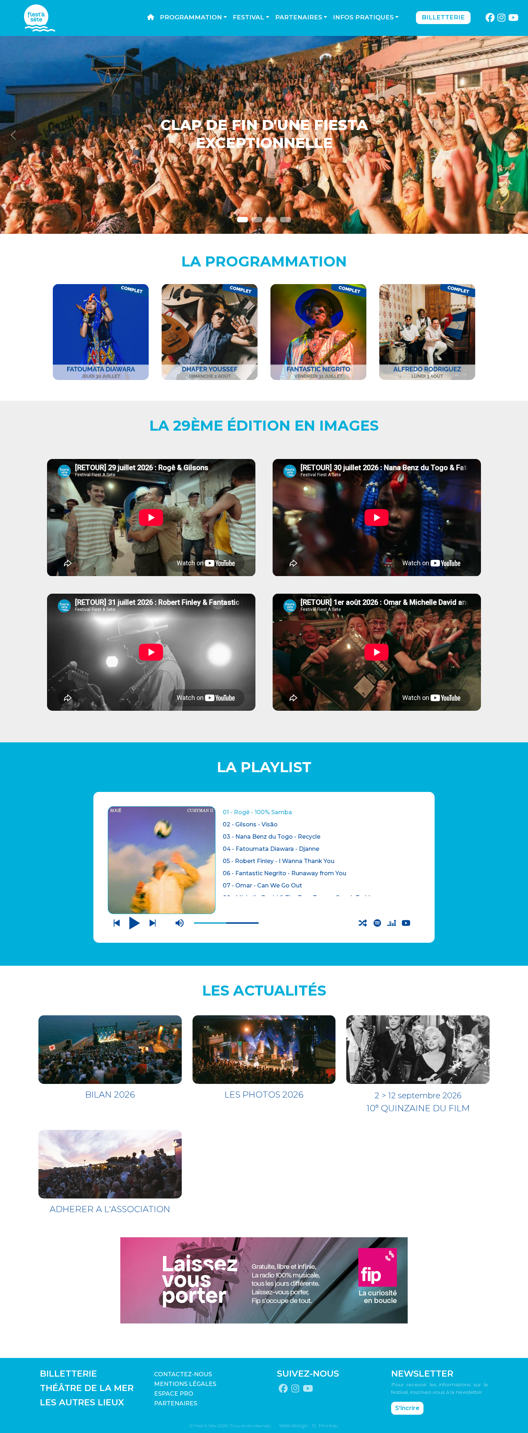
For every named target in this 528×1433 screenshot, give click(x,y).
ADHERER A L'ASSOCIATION (110, 1209)
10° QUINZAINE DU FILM (418, 1108)
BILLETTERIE (68, 1373)
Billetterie (443, 17)
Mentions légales (185, 1384)
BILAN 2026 (110, 1094)
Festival (248, 17)
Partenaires (298, 17)
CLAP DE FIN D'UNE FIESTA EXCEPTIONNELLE (264, 134)
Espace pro (173, 1393)
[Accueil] (150, 17)
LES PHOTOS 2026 (264, 1094)
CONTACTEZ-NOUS (183, 1374)
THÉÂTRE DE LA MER (87, 1388)
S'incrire (407, 1408)
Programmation (191, 17)
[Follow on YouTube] (513, 18)
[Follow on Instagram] (501, 18)
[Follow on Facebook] (490, 18)
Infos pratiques (363, 17)
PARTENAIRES (175, 1403)
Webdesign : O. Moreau (308, 1425)
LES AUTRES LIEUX (82, 1402)
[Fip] (264, 1280)
